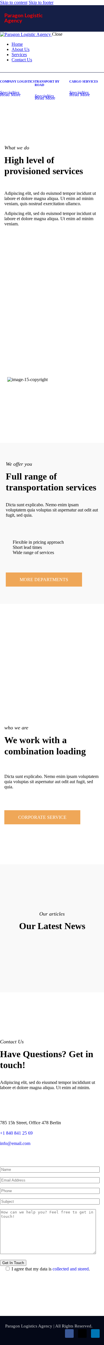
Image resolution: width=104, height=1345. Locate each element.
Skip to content (13, 2)
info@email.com (15, 1143)
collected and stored (71, 1268)
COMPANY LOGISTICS (17, 81)
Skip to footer (41, 2)
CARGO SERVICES (83, 81)
